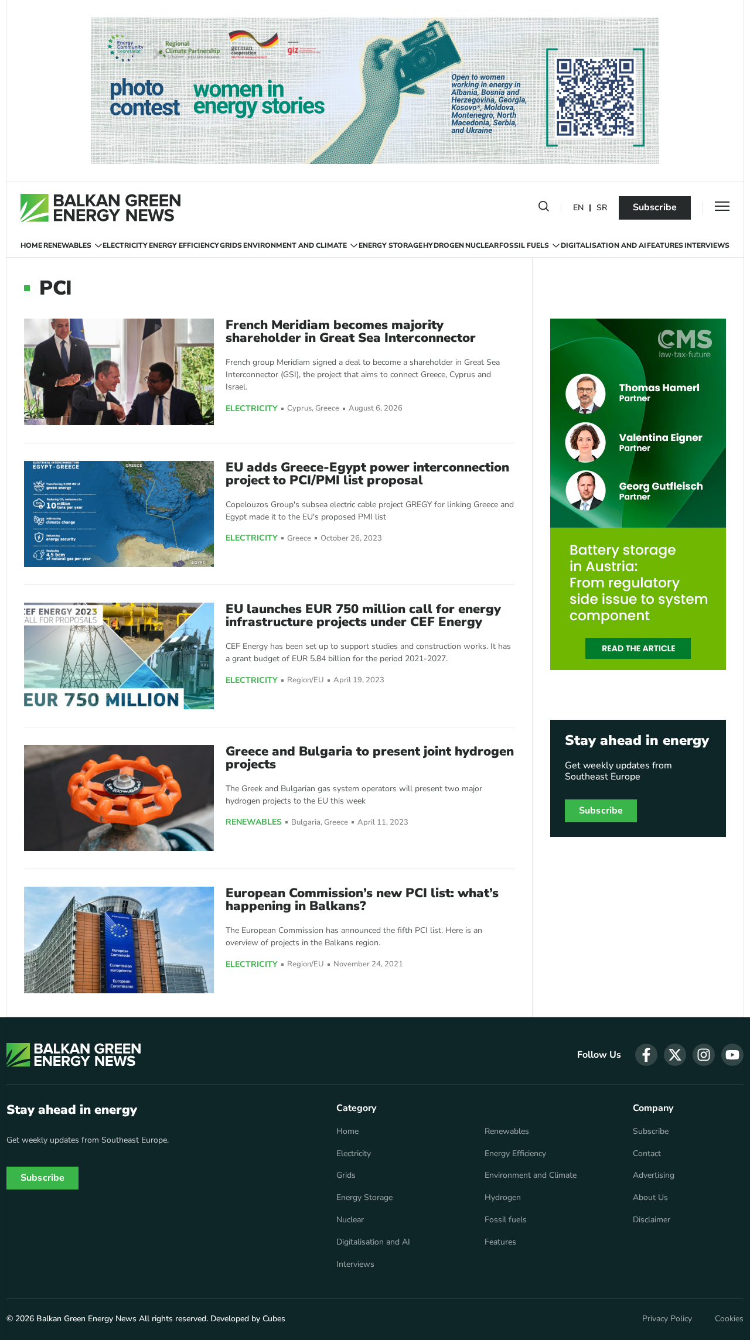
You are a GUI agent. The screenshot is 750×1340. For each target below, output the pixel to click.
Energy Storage (390, 245)
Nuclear (482, 245)
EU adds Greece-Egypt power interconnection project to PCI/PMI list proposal (367, 474)
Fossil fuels (524, 245)
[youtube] (732, 1055)
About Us (650, 1197)
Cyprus (299, 408)
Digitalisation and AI (603, 245)
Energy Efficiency (184, 245)
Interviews (706, 245)
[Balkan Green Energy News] (100, 208)
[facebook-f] (646, 1055)
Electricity (125, 245)
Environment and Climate (295, 245)
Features (665, 245)
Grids (231, 245)
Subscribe (655, 207)
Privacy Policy (667, 1319)
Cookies (729, 1319)
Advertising (653, 1175)
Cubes (273, 1318)
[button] (543, 208)
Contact (647, 1153)
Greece (327, 408)
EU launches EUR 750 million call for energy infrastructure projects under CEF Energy (363, 615)
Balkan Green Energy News (86, 1318)
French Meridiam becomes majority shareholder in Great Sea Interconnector (351, 331)
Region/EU (305, 680)
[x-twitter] (675, 1055)
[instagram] (704, 1055)
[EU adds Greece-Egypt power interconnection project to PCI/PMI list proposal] (119, 514)
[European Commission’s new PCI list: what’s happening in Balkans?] (119, 940)
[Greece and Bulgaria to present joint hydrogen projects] (119, 798)
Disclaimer (651, 1220)
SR (601, 208)
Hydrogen (443, 245)
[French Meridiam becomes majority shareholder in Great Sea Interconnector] (119, 372)
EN (578, 208)
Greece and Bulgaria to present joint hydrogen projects (370, 758)
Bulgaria (306, 822)
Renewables (67, 245)
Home (31, 245)
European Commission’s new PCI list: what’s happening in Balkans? (362, 899)
